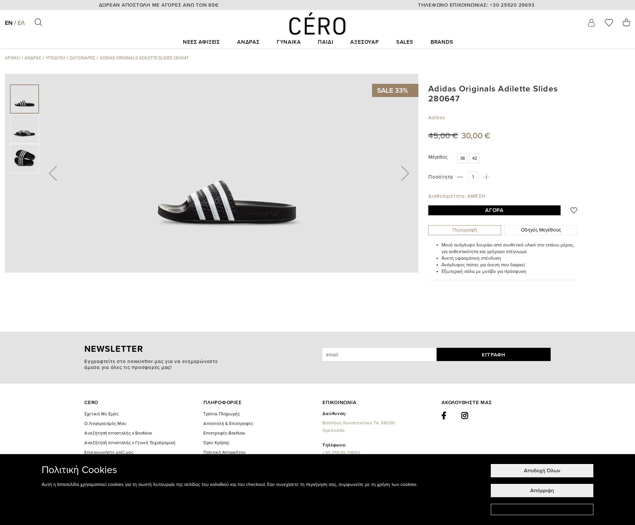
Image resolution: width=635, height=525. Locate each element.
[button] (53, 173)
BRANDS (442, 42)
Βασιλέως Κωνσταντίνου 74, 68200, (359, 426)
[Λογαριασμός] (591, 22)
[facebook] (444, 416)
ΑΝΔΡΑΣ (248, 42)
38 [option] (462, 158)
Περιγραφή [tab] (464, 230)
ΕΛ (21, 22)
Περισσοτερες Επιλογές (542, 509)
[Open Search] (38, 22)
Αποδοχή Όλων (542, 470)
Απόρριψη (542, 490)
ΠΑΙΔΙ (325, 42)
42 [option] (474, 158)
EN (9, 22)
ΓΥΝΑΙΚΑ (289, 42)
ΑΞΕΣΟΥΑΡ (364, 42)
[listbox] (469, 159)
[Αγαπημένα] (609, 22)
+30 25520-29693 (341, 453)
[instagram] (464, 416)
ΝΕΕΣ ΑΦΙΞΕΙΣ (201, 42)
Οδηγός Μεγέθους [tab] (541, 230)
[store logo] (317, 23)
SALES (404, 42)
